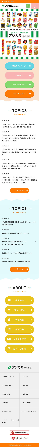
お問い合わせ (6, 411)
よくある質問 (26, 403)
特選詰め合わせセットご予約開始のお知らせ (16, 261)
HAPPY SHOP (19, 93)
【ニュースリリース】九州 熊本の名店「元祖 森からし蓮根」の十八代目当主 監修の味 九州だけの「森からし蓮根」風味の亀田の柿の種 (19, 166)
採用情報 (5, 403)
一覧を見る (19, 190)
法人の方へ (19, 75)
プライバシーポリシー (29, 411)
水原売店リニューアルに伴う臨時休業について (17, 253)
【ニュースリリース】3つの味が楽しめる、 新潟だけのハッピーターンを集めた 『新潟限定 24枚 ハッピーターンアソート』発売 (19, 138)
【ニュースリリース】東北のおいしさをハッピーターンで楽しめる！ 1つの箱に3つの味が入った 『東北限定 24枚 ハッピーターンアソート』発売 (19, 180)
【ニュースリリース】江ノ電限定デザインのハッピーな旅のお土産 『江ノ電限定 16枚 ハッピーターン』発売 (19, 152)
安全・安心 (6, 394)
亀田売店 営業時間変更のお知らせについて (15, 233)
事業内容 (25, 385)
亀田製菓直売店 (19, 84)
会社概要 (25, 394)
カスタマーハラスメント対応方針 (10, 421)
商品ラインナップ (19, 66)
